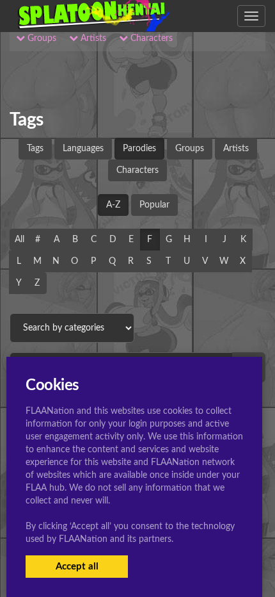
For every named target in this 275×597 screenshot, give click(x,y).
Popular (154, 204)
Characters (137, 170)
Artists (236, 148)
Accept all (77, 566)
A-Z (113, 204)
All (19, 239)
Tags (35, 148)
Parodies (139, 148)
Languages (83, 148)
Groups (189, 148)
